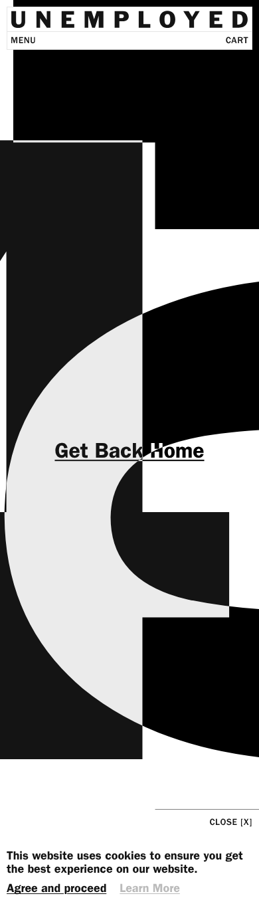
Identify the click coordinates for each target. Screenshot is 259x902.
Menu (23, 41)
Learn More (150, 888)
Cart (237, 41)
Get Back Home (129, 451)
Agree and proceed (56, 888)
